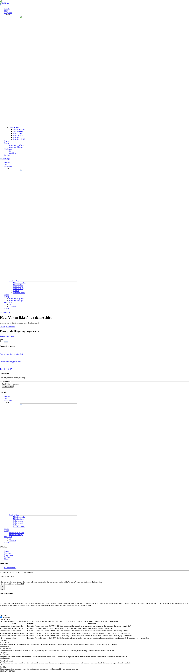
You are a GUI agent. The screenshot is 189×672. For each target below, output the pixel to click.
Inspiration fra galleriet (16, 145)
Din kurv (7, 557)
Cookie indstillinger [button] (7, 584)
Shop (6, 11)
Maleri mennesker (19, 129)
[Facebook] (2, 342)
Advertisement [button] (5, 659)
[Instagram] (5, 342)
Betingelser (8, 551)
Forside (7, 9)
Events (6, 141)
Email (4, 384)
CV (10, 151)
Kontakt (7, 155)
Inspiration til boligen (16, 147)
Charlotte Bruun (14, 127)
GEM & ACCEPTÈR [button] (7, 671)
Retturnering (8, 555)
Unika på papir (18, 135)
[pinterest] (7, 342)
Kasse (6, 559)
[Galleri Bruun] (5, 159)
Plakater (16, 137)
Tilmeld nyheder (8, 386)
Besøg (6, 143)
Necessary (6, 617)
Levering (7, 553)
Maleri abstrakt (18, 131)
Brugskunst (8, 13)
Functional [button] (3, 640)
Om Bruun (8, 149)
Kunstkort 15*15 (19, 139)
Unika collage (18, 133)
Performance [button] (4, 646)
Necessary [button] (3, 615)
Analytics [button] (3, 652)
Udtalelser (12, 153)
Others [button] (2, 665)
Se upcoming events (7, 336)
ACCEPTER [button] (19, 584)
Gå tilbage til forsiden (7, 327)
